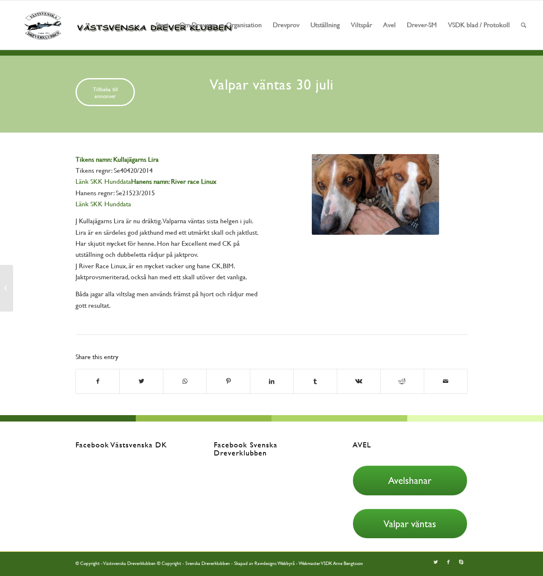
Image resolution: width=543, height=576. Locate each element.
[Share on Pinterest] (228, 381)
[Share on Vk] (358, 381)
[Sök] (523, 25)
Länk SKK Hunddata (103, 181)
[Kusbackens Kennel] (6, 288)
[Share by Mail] (445, 381)
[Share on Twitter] (141, 381)
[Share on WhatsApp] (184, 381)
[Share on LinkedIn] (271, 381)
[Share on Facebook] (97, 381)
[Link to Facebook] (448, 562)
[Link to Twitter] (435, 562)
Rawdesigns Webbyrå (275, 563)
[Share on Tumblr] (315, 381)
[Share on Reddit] (402, 381)
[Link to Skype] (461, 562)
